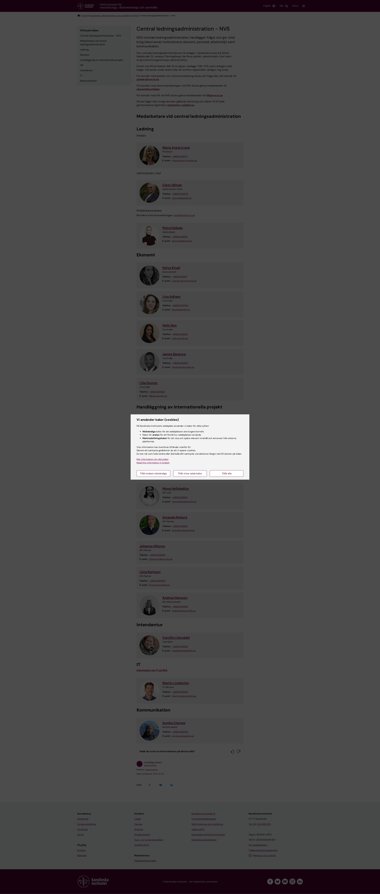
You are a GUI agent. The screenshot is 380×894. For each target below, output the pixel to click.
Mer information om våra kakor (153, 459)
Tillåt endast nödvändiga (153, 473)
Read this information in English (153, 462)
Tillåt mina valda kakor (190, 473)
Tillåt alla (227, 473)
